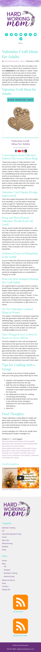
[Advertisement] (20, 630)
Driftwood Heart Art (13, 253)
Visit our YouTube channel (12, 489)
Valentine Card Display (15, 192)
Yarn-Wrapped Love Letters (18, 334)
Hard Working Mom (23, 451)
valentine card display (21, 455)
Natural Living (7, 543)
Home (4, 537)
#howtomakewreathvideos (12, 441)
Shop (4, 550)
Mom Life (5, 540)
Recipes (5, 546)
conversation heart (28, 448)
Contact (5, 586)
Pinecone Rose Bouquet (15, 279)
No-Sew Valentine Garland (17, 309)
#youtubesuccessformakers (13, 446)
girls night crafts (8, 451)
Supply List (6, 589)
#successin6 (29, 441)
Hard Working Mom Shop (11, 534)
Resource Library (8, 580)
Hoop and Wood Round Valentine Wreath (15, 219)
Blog (3, 564)
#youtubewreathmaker (11, 448)
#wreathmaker (8, 444)
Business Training (8, 528)
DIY (11, 439)
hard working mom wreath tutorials (19, 452)
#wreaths (18, 444)
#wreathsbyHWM (30, 444)
